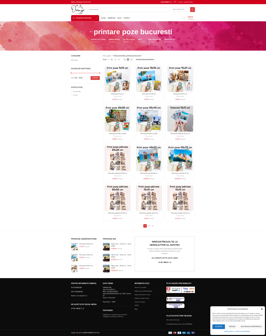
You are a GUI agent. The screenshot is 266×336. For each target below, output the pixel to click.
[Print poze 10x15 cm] (74, 247)
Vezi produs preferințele (251, 326)
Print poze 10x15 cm (86, 244)
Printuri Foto (117, 96)
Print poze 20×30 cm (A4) (117, 133)
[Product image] (118, 119)
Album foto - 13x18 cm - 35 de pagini (121, 245)
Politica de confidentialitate (242, 331)
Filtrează (95, 78)
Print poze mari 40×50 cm (148, 173)
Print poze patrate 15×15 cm (149, 213)
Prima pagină (107, 56)
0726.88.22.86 (87, 2)
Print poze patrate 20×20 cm (117, 173)
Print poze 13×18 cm (149, 94)
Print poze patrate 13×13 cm (180, 213)
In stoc (75, 95)
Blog (136, 309)
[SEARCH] (192, 9)
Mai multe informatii (172, 320)
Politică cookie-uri (229, 331)
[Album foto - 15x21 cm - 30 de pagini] (106, 258)
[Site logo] (78, 9)
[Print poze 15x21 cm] (74, 268)
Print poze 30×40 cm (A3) (148, 133)
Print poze (74, 60)
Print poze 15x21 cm (86, 265)
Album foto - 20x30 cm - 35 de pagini (121, 267)
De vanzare (77, 91)
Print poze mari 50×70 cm (180, 173)
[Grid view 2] (125, 59)
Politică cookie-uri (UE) (142, 298)
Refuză (232, 326)
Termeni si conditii (140, 287)
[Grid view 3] (128, 59)
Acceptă (218, 326)
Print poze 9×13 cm (117, 94)
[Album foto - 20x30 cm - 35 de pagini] (106, 268)
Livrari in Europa (140, 302)
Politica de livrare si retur (142, 294)
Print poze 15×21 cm (180, 94)
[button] (262, 309)
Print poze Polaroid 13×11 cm (180, 133)
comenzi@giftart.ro (81, 296)
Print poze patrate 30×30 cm (117, 213)
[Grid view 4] (131, 59)
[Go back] (91, 32)
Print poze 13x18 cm (86, 255)
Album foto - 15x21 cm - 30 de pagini (121, 256)
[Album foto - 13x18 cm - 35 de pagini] (106, 247)
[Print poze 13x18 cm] (74, 258)
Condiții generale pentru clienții (179, 324)
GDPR (137, 305)
